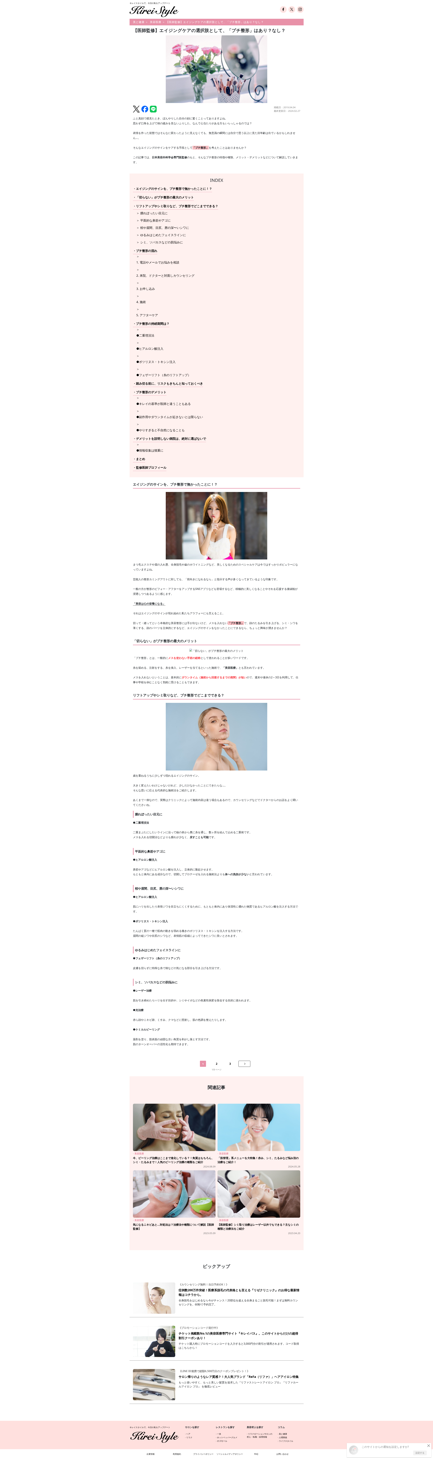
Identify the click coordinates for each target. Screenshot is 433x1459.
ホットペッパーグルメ (227, 1437)
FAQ (256, 1454)
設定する (420, 1452)
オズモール (222, 1441)
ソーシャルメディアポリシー (229, 1454)
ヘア (188, 1433)
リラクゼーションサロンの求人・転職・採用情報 (259, 1435)
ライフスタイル (286, 1441)
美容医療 (155, 22)
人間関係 (283, 1437)
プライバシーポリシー (203, 1454)
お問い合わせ (282, 1454)
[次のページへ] (244, 1064)
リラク (189, 1437)
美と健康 (138, 22)
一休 (219, 1433)
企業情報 (150, 1454)
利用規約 (177, 1454)
